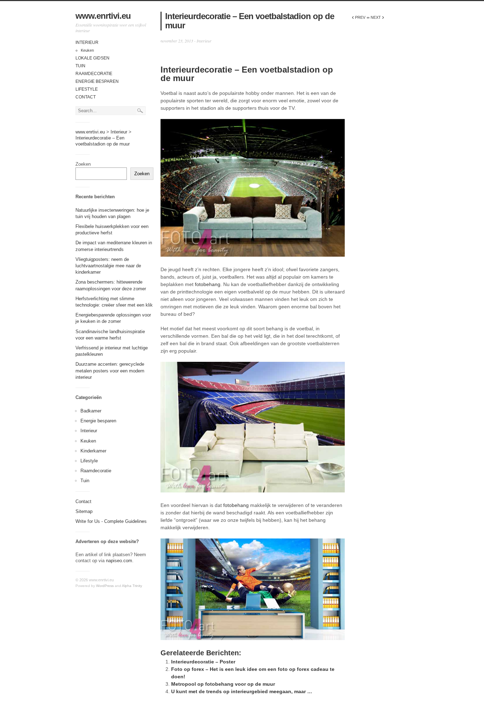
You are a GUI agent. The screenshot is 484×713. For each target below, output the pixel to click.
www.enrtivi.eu (103, 16)
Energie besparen (97, 81)
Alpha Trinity (132, 586)
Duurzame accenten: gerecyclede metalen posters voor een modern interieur (109, 370)
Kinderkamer (93, 451)
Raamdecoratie (93, 73)
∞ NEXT (375, 17)
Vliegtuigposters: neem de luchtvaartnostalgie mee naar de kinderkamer (108, 266)
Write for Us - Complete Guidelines (111, 521)
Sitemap (83, 511)
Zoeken (83, 164)
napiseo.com (119, 560)
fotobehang (207, 284)
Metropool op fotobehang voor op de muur (223, 684)
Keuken (87, 50)
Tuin (80, 65)
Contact (85, 97)
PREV (358, 17)
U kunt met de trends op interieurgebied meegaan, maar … (241, 691)
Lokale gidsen (92, 58)
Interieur (87, 42)
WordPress (105, 586)
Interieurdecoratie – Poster (203, 661)
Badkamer (90, 410)
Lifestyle (86, 89)
